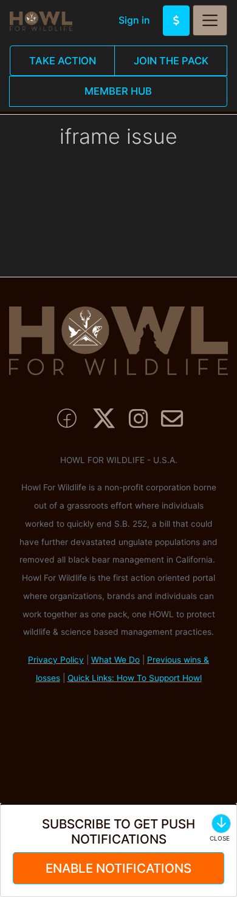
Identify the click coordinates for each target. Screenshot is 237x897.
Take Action (62, 61)
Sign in (134, 20)
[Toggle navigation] (210, 20)
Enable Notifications (118, 868)
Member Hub (118, 91)
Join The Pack (171, 61)
